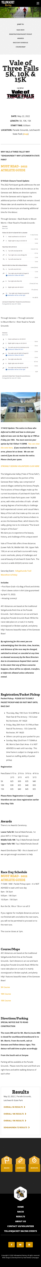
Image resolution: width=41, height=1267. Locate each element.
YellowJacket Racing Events (20, 1231)
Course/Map (20, 47)
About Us (20, 1221)
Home (20, 1206)
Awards (20, 38)
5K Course (5, 987)
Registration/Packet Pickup (20, 34)
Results (20, 1216)
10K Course (6, 994)
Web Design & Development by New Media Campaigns (20, 1258)
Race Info (20, 30)
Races (20, 1211)
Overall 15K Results (14, 1120)
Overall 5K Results (13, 1107)
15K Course (6, 1000)
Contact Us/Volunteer (20, 1226)
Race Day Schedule (20, 43)
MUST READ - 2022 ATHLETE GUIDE (14, 168)
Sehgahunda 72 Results (15, 1127)
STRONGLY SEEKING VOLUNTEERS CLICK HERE (20, 466)
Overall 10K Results (14, 1114)
